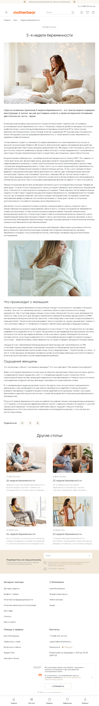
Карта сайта (10, 622)
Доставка (8, 611)
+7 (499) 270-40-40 (87, 6)
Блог (15, 20)
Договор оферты (11, 588)
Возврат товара (11, 594)
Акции (52, 605)
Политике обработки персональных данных (63, 678)
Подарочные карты (58, 594)
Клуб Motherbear (57, 588)
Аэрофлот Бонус (11, 658)
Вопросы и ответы (12, 647)
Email (48, 555)
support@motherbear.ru (60, 641)
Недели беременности (30, 20)
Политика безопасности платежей (20, 605)
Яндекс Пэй (9, 653)
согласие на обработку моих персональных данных (70, 562)
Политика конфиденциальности (18, 599)
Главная (7, 20)
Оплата (7, 616)
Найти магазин (56, 599)
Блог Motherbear (11, 636)
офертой (61, 568)
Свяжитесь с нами (12, 641)
